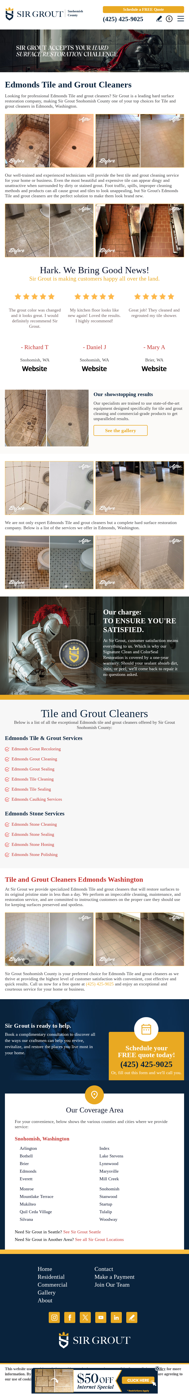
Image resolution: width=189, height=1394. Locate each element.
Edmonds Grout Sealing (33, 769)
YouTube (100, 1317)
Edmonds (28, 1171)
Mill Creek (109, 1178)
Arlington (28, 1148)
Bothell (26, 1155)
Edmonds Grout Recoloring (36, 748)
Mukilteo (28, 1204)
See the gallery (120, 430)
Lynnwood (108, 1163)
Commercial (52, 1284)
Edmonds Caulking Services (37, 799)
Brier (24, 1163)
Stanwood (108, 1196)
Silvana (26, 1219)
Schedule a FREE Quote (143, 9)
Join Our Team (112, 1284)
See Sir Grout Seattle (82, 1231)
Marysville (109, 1171)
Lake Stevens (111, 1155)
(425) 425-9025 (123, 19)
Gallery (47, 1292)
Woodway (108, 1219)
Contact (103, 1269)
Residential (51, 1277)
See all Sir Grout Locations (99, 1239)
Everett (26, 1178)
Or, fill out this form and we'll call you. (146, 1072)
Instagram (54, 1317)
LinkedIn (116, 1317)
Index (104, 1148)
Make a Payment (114, 1277)
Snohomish (109, 1188)
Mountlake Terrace (36, 1196)
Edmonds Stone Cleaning (34, 824)
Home (45, 1269)
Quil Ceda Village (36, 1211)
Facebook (69, 1317)
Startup (105, 1204)
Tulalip (105, 1211)
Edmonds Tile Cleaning (33, 779)
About (45, 1300)
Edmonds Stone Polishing (35, 854)
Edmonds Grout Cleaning (34, 758)
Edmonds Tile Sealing (31, 789)
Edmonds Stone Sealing (33, 834)
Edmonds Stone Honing (33, 844)
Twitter (85, 1317)
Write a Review (159, 18)
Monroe (27, 1188)
